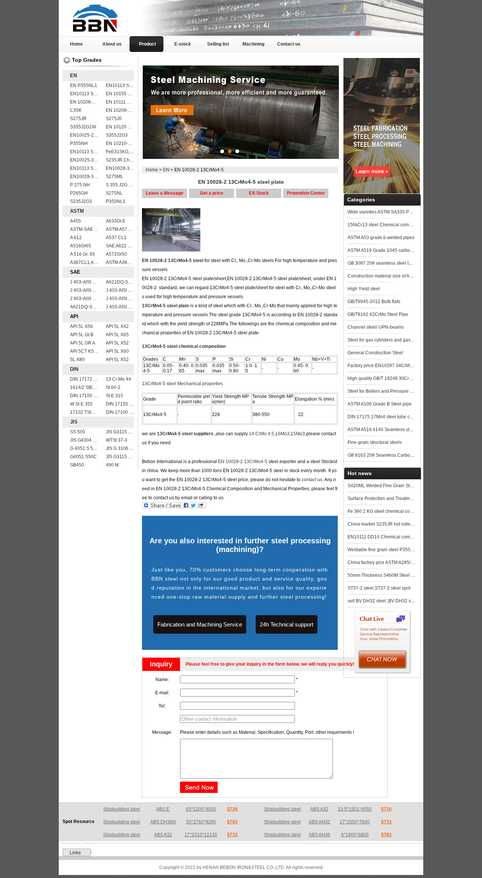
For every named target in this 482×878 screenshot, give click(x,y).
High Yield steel (364, 288)
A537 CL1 (116, 237)
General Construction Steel (375, 352)
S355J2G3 (117, 135)
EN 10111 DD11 (122, 102)
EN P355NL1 (83, 85)
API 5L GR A (82, 343)
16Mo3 (282, 433)
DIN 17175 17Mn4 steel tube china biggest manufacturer (405, 416)
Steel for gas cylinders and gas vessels (387, 340)
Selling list (218, 44)
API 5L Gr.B (81, 334)
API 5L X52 (117, 343)
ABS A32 (319, 809)
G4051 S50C (83, 456)
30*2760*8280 (201, 822)
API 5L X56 (81, 326)
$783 (232, 822)
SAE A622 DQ (120, 245)
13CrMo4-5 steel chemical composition (184, 346)
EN (73, 75)
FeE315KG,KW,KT (124, 151)
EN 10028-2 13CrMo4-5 (242, 461)
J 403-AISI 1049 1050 (128, 290)
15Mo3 (298, 433)
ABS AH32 (319, 822)
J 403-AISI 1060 (86, 282)
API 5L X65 (117, 334)
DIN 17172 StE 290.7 (91, 379)
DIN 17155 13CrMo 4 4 (129, 404)
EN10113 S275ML (89, 168)
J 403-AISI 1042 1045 (128, 298)
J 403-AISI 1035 (86, 298)
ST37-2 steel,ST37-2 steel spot (379, 588)
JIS (74, 422)
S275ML (114, 176)
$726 (232, 809)
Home (76, 44)
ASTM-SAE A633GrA (91, 229)
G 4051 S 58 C (85, 448)
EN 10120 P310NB (125, 127)
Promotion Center (306, 193)
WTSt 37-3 (116, 440)
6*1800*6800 (355, 834)
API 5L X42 (117, 326)
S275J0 (114, 118)
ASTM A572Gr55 (123, 229)
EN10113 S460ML (89, 151)
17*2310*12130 (201, 834)
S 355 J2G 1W (120, 184)
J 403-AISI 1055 (86, 290)
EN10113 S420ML (89, 93)
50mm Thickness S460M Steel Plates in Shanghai (399, 575)
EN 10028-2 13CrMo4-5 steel (172, 260)
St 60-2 (113, 387)
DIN (74, 369)
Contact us (288, 44)
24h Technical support (286, 624)
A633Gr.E (115, 221)
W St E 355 (81, 404)
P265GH (79, 193)
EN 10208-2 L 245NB (128, 110)
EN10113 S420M (123, 85)
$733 (386, 822)
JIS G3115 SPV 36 (124, 456)
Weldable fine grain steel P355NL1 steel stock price (400, 549)
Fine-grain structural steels (375, 442)
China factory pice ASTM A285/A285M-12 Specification (403, 562)
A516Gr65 (80, 245)
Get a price (211, 193)
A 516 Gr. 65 (82, 254)
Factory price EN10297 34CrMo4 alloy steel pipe (397, 365)
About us (112, 44)
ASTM (77, 211)
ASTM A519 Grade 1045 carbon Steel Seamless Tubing (404, 250)
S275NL (114, 193)
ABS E (162, 809)
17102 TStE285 (86, 412)
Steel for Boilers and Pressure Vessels (387, 391)
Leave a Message (164, 193)
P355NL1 (115, 201)
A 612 (76, 237)
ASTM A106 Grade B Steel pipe (380, 404)
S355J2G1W (83, 127)
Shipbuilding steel (121, 809)
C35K (76, 110)
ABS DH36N (163, 822)
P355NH (79, 143)
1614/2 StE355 (85, 387)
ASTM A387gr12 (122, 262)
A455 (75, 221)
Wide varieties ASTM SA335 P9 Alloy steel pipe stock (401, 212)
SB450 (77, 465)
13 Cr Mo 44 (118, 379)
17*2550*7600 (355, 822)
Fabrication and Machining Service (199, 624)
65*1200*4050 (201, 809)
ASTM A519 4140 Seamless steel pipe (387, 429)
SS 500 (77, 431)
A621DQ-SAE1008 (125, 282)
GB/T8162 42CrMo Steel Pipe (378, 314)
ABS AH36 (319, 834)
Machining (253, 44)
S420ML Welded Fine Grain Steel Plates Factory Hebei (404, 485)
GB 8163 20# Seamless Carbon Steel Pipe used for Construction (414, 455)
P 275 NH (80, 184)
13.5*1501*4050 (355, 809)
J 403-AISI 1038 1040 (128, 306)
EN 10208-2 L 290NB (92, 102)
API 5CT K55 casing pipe (95, 351)
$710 (386, 809)
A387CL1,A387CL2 (90, 262)
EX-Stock (259, 193)
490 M (112, 465)
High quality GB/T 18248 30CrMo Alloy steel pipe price (403, 378)
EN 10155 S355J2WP (128, 93)
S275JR (78, 118)
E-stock (182, 44)
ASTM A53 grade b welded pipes (381, 237)
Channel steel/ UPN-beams (376, 327)
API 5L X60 (117, 351)
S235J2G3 (81, 201)
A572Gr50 (116, 254)
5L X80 (77, 359)
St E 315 (114, 395)
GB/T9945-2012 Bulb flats (374, 301)
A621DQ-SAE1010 (89, 306)
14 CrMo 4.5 (261, 433)
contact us (312, 479)
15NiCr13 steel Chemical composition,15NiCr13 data (402, 224)
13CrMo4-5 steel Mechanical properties (182, 383)
